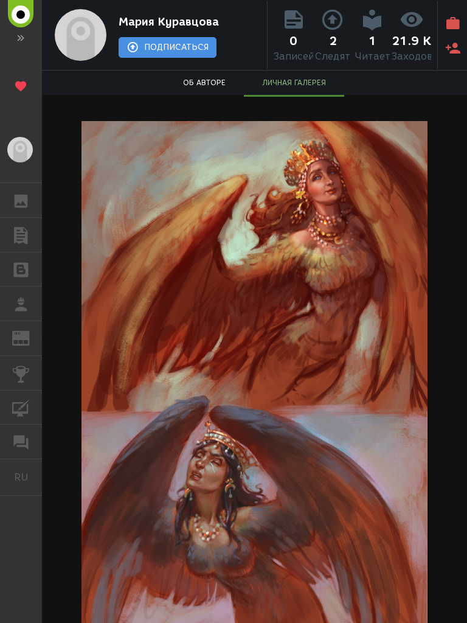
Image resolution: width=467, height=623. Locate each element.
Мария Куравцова (169, 22)
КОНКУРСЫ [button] (21, 373)
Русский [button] (28, 477)
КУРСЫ (21, 408)
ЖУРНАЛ (28, 337)
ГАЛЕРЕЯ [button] (21, 200)
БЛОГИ (21, 269)
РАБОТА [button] (21, 304)
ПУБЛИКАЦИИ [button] (21, 235)
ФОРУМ (21, 442)
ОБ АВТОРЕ (204, 82)
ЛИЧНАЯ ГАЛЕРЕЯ (294, 82)
